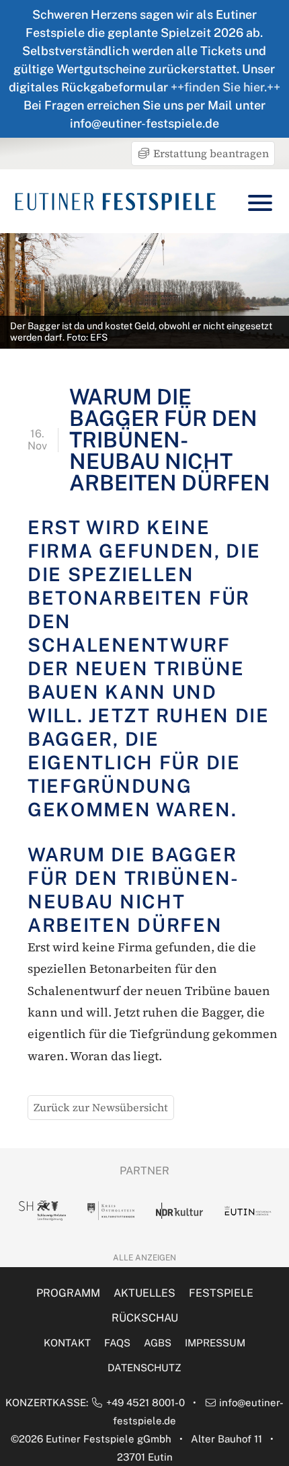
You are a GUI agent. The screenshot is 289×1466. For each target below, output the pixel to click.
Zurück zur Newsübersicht (101, 1107)
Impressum (215, 1342)
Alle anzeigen (144, 1257)
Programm (68, 1293)
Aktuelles (144, 1293)
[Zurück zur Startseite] (115, 201)
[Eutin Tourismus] (248, 1210)
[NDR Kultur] (179, 1211)
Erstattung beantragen (210, 153)
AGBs (157, 1342)
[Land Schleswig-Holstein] (42, 1211)
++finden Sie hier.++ (225, 87)
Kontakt (67, 1342)
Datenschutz (144, 1367)
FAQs (117, 1342)
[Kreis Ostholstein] (110, 1210)
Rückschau (145, 1317)
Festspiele (221, 1293)
